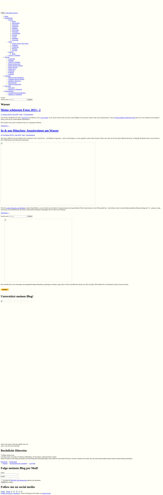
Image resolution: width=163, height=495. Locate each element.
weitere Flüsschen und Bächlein (15, 208)
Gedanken (8, 76)
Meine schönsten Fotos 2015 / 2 (21, 110)
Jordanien (15, 45)
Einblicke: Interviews (14, 81)
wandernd (7, 3)
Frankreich (15, 26)
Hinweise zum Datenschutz (19, 480)
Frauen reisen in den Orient (20, 43)
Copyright (32, 463)
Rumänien (15, 38)
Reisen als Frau (12, 67)
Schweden (15, 40)
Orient (10, 42)
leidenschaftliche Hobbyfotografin (125, 117)
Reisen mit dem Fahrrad (15, 65)
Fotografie (11, 71)
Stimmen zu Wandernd (15, 89)
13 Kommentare (28, 114)
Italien (14, 21)
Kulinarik (11, 72)
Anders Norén (46, 493)
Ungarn (14, 37)
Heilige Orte (12, 69)
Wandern (11, 60)
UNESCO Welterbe (14, 55)
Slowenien (15, 31)
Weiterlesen (5, 126)
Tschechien (15, 30)
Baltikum (15, 28)
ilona (21, 114)
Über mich (8, 86)
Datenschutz (13, 462)
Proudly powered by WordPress (10, 493)
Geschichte (11, 59)
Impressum (4, 462)
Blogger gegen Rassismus (16, 77)
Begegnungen (12, 82)
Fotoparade (25, 117)
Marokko (15, 48)
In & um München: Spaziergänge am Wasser (30, 130)
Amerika (10, 52)
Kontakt (5, 463)
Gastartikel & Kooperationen (16, 93)
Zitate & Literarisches (14, 84)
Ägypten (14, 50)
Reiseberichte (9, 18)
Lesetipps (11, 74)
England (14, 35)
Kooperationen (9, 91)
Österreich (15, 25)
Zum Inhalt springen (12, 13)
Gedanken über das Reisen (16, 79)
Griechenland (16, 33)
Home (6, 16)
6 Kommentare (30, 135)
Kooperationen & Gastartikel (18, 463)
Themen (7, 57)
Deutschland (16, 23)
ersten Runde (44, 117)
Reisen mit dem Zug (14, 64)
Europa (10, 20)
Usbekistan (15, 47)
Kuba (13, 54)
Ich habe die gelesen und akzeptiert (22, 480)
